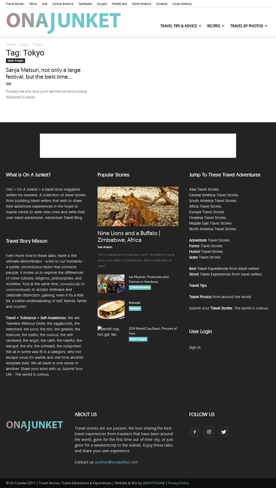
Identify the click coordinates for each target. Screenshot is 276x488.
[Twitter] (223, 432)
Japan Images (15, 60)
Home (10, 44)
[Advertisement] (138, 146)
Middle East (119, 4)
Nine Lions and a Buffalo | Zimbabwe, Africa (129, 236)
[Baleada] (111, 309)
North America (141, 4)
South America (182, 4)
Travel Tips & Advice (178, 25)
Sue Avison (105, 247)
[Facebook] (194, 432)
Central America (63, 4)
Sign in (195, 347)
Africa (33, 4)
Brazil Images (138, 339)
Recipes (213, 25)
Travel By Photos (246, 25)
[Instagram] (209, 432)
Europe (102, 4)
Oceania (161, 4)
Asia (44, 4)
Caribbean (85, 4)
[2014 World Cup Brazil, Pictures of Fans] (111, 335)
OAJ (8, 84)
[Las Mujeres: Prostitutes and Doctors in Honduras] (111, 283)
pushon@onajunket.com (116, 462)
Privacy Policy (178, 483)
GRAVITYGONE (154, 483)
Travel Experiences (212, 268)
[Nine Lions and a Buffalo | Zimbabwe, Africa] (138, 206)
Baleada (134, 303)
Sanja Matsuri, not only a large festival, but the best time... (43, 73)
